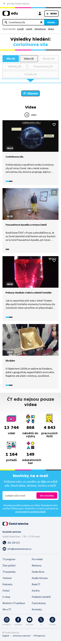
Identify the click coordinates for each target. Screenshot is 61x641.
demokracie (40, 28)
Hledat (51, 22)
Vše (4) (10, 58)
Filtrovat (33, 93)
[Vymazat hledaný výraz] (41, 22)
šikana (51, 28)
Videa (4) (29, 58)
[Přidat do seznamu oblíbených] (54, 124)
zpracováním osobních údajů (30, 511)
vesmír (29, 28)
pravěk (20, 28)
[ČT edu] (10, 15)
